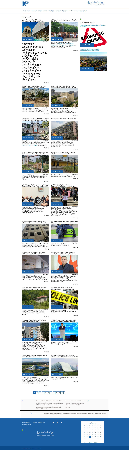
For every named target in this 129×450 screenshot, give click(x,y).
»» (102, 423)
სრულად (46, 82)
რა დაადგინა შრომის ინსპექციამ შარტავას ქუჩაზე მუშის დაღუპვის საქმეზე (34, 321)
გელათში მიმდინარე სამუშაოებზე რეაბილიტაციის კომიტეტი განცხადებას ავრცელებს (33, 21)
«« (82, 423)
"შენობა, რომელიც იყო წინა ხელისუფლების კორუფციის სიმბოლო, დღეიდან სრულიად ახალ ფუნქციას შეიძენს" (63, 322)
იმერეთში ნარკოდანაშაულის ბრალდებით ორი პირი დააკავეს (64, 222)
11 (62, 392)
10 (59, 392)
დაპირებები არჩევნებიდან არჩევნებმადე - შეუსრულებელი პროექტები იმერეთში (90, 50)
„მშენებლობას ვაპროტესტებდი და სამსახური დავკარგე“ (64, 20)
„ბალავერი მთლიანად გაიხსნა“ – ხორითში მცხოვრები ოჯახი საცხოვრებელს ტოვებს (34, 288)
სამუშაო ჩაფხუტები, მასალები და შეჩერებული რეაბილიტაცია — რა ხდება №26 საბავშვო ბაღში (35, 154)
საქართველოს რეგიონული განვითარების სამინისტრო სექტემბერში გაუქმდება (34, 253)
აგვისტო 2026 (92, 423)
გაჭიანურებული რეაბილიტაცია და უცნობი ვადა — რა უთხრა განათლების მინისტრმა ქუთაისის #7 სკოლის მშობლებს (35, 186)
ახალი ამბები (45, 41)
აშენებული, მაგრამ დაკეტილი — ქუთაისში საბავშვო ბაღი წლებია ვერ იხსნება (63, 153)
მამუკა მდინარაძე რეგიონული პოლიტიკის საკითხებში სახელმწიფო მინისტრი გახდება (63, 253)
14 (95, 432)
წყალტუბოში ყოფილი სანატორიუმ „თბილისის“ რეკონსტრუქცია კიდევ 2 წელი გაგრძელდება (35, 119)
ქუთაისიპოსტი (95, 2)
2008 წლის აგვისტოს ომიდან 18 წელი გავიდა (63, 118)
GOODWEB (38, 448)
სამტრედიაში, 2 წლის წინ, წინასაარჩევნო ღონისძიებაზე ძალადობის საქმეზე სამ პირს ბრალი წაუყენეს (63, 88)
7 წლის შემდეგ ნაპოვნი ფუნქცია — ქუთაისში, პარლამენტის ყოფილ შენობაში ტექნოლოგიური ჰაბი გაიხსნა (34, 357)
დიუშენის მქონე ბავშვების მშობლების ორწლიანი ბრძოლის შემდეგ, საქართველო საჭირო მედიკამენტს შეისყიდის (63, 186)
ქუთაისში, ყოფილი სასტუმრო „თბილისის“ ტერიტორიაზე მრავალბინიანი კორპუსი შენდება (34, 88)
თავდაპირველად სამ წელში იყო (31, 145)
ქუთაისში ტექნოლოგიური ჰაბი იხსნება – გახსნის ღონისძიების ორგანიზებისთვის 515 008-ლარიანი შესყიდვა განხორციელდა (64, 357)
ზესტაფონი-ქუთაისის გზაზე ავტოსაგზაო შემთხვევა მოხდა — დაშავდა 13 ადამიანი (63, 288)
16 (100, 432)
